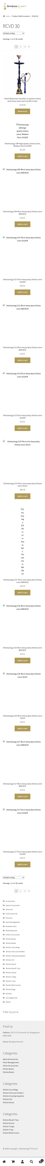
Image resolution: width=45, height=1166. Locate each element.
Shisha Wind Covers (13, 985)
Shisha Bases (11, 939)
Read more (22, 111)
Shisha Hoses (11, 964)
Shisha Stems (11, 972)
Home (8, 16)
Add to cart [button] (23, 156)
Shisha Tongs (11, 977)
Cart (39, 1159)
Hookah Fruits (11, 926)
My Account (22, 1162)
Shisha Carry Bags (13, 947)
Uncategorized (11, 998)
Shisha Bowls (11, 943)
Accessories (10, 901)
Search (31, 1162)
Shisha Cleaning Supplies (15, 956)
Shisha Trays (11, 981)
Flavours (9, 918)
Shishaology (10, 989)
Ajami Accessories (13, 905)
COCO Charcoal (12, 914)
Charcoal (9, 909)
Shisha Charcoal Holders (15, 951)
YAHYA (8, 1002)
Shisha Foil (10, 960)
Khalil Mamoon (11, 930)
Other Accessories (13, 935)
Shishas (9, 993)
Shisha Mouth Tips (13, 968)
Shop (13, 1162)
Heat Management (13, 922)
